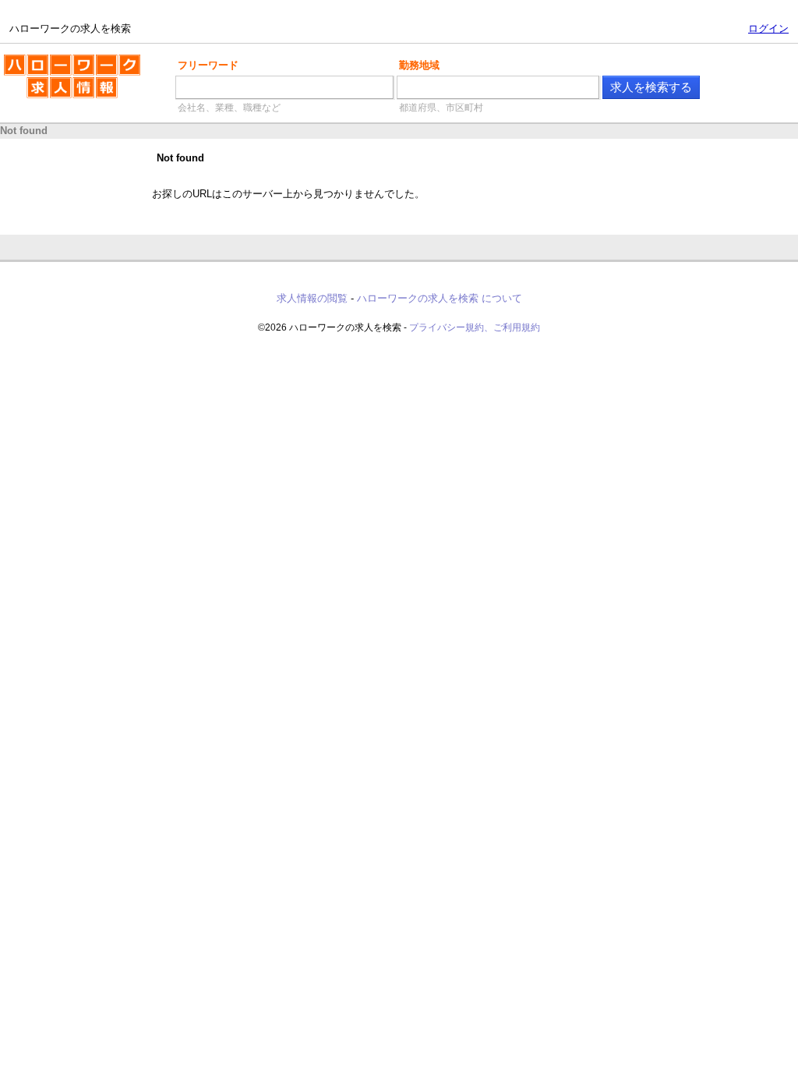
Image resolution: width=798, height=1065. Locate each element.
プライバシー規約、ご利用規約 (474, 327)
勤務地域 (419, 65)
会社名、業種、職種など (229, 107)
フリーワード (208, 65)
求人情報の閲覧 (312, 298)
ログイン (768, 28)
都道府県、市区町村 (441, 107)
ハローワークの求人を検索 (60, 60)
